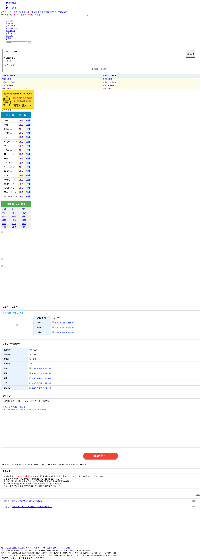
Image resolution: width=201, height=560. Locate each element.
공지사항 (9, 36)
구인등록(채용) (12, 26)
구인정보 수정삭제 (109, 82)
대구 (14, 213)
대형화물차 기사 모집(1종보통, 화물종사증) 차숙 (32, 507)
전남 (4, 223)
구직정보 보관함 (7, 85)
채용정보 (9, 21)
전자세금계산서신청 (61, 548)
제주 (4, 227)
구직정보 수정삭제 (8, 82)
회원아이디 (10, 51)
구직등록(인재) (12, 28)
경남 (14, 220)
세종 (14, 227)
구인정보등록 (107, 79)
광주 (4, 216)
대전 (24, 213)
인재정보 (9, 23)
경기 (14, 209)
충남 (24, 223)
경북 (4, 220)
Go (29, 43)
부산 (4, 213)
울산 (14, 216)
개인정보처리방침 (8, 548)
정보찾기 (104, 69)
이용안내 (9, 33)
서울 (4, 209)
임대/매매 (9, 38)
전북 (24, 220)
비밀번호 (9, 58)
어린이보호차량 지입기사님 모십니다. (27, 501)
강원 (24, 216)
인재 (28, 120)
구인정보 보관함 (108, 85)
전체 (24, 227)
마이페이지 (10, 31)
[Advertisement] (71, 288)
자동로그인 (11, 65)
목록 (198, 495)
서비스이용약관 (22, 548)
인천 (24, 209)
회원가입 (12, 3)
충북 (14, 223)
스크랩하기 (100, 455)
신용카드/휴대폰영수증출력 (41, 548)
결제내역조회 (6, 88)
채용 (21, 120)
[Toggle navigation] (2, 17)
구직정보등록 (6, 79)
